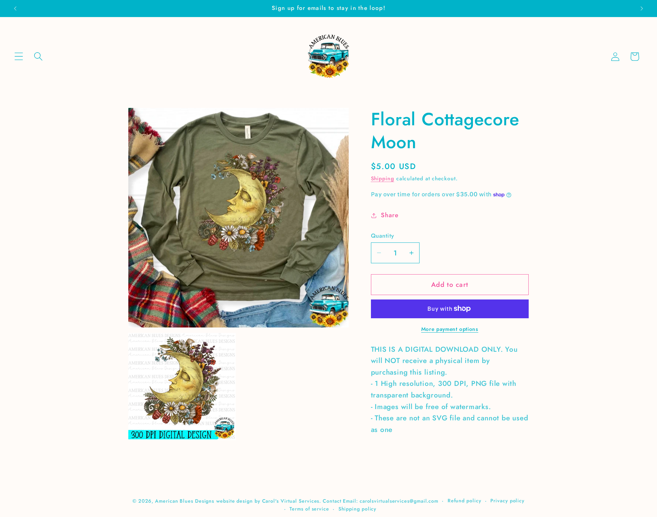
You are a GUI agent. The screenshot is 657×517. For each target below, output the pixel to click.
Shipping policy (357, 508)
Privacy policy (507, 500)
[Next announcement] (641, 8)
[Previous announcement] (15, 8)
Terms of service (309, 508)
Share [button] (389, 215)
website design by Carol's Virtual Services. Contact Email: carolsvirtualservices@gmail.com (327, 500)
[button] (18, 56)
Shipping (382, 178)
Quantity (382, 236)
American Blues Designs (184, 500)
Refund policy (464, 500)
